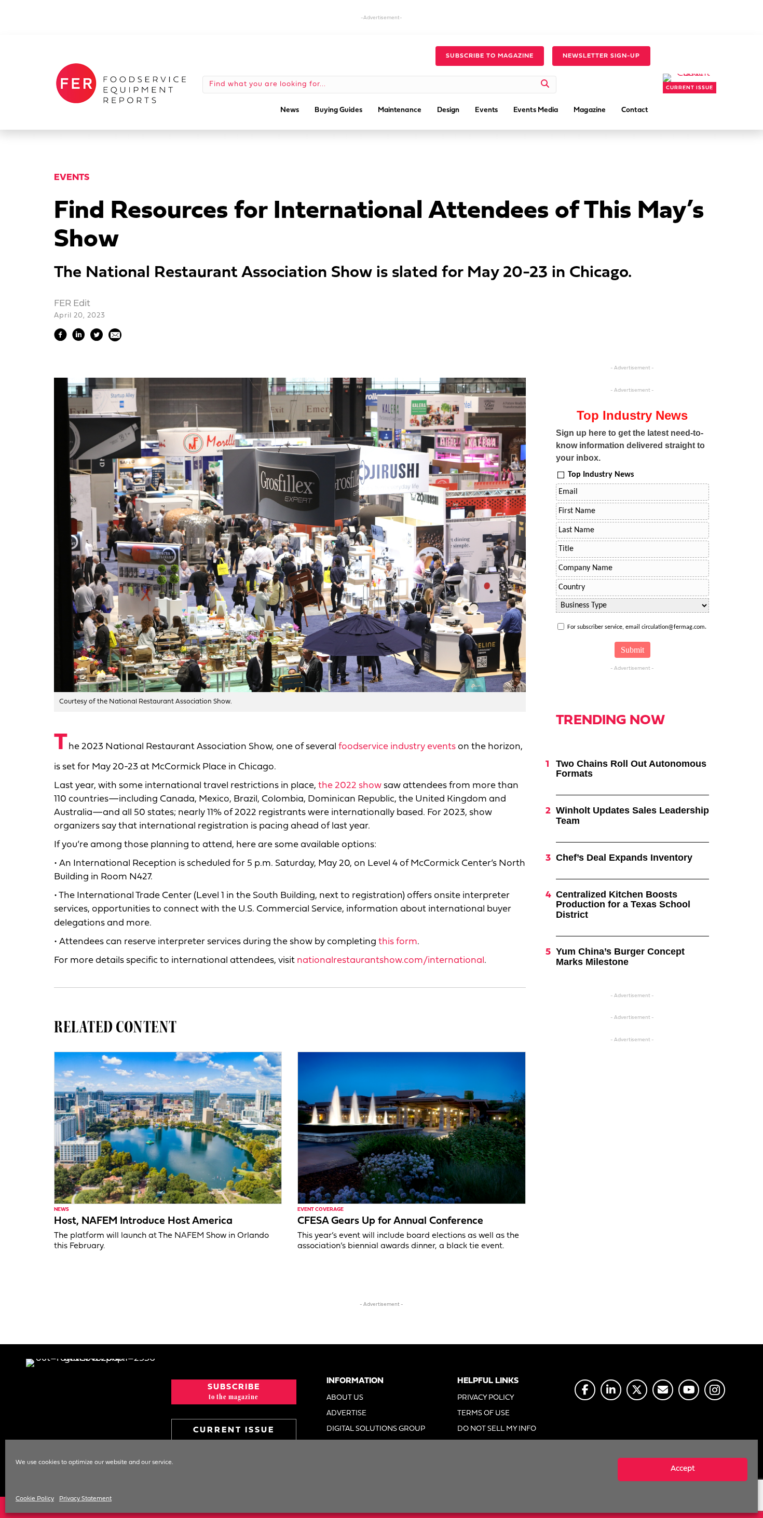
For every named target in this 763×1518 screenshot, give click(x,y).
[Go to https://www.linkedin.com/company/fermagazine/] (611, 1389)
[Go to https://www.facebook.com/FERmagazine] (585, 1389)
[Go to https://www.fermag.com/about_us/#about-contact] (662, 1389)
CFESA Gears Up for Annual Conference (390, 1221)
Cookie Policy (35, 1499)
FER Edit (72, 304)
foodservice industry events (397, 747)
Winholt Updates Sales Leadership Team (632, 815)
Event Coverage (320, 1209)
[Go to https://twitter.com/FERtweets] (636, 1389)
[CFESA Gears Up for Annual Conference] (411, 1127)
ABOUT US (344, 1398)
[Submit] (545, 84)
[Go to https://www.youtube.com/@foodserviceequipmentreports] (688, 1389)
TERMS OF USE (483, 1413)
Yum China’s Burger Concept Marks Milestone (620, 956)
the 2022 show (350, 786)
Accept (683, 1469)
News (61, 1209)
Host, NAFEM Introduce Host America (143, 1221)
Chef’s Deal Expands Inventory (624, 857)
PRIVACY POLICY (485, 1398)
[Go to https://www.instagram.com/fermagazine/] (714, 1389)
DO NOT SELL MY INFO (496, 1429)
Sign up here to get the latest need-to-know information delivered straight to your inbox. (630, 445)
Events (71, 178)
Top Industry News (601, 475)
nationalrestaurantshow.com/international (390, 960)
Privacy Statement (85, 1499)
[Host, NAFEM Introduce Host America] (168, 1127)
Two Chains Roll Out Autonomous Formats (631, 768)
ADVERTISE (346, 1413)
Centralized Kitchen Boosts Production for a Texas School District (623, 904)
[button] (489, 56)
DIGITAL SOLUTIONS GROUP (375, 1429)
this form (397, 942)
